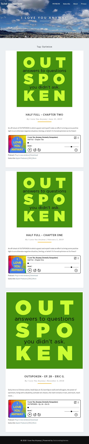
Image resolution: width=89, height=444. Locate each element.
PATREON (56, 4)
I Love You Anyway (38, 119)
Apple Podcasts (21, 158)
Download (34, 155)
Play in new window (22, 155)
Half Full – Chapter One (44, 235)
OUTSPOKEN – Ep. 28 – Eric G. (44, 376)
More (34, 158)
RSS (30, 158)
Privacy (83, 4)
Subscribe (66, 4)
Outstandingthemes (60, 440)
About (75, 4)
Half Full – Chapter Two (44, 114)
